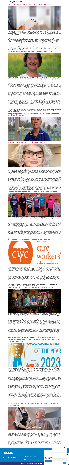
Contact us (26, 456)
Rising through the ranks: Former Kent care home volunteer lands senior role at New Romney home (33, 114)
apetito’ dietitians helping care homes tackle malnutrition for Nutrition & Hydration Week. (33, 404)
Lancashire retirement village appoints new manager (26, 142)
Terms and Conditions (28, 459)
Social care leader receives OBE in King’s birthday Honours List (30, 52)
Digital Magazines (27, 453)
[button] (67, 454)
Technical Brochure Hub (36, 453)
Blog (32, 451)
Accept (48, 461)
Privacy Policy (32, 456)
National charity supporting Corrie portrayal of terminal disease (30, 287)
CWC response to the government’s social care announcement (30, 239)
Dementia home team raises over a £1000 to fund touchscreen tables (32, 192)
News (25, 451)
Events (28, 451)
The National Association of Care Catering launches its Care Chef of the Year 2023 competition (33, 340)
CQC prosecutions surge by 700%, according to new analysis (29, 4)
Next (60, 446)
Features (36, 451)
